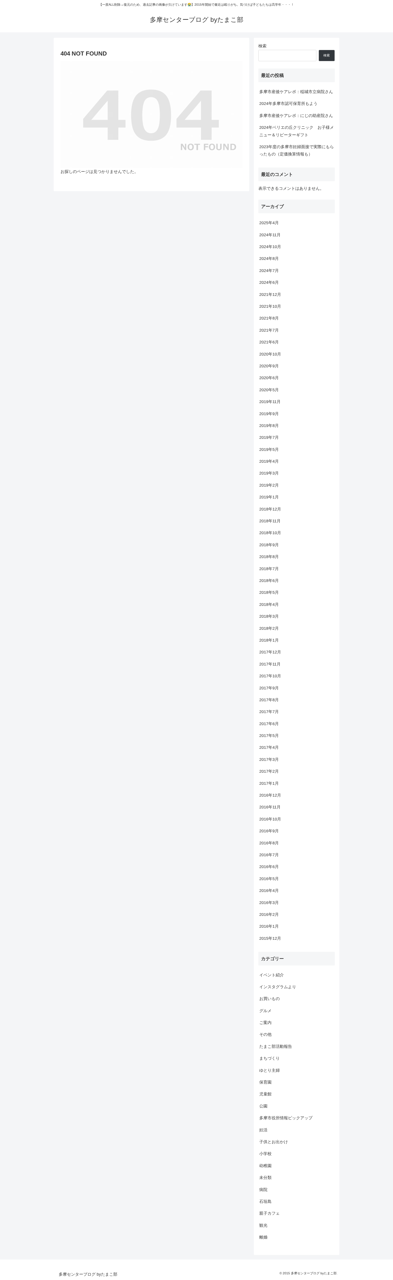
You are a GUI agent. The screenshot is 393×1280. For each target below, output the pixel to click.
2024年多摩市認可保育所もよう (288, 103)
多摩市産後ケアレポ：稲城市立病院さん (296, 91)
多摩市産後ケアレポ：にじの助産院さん (296, 115)
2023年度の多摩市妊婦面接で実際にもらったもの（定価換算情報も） (296, 150)
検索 (262, 46)
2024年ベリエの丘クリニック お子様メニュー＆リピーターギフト (296, 131)
